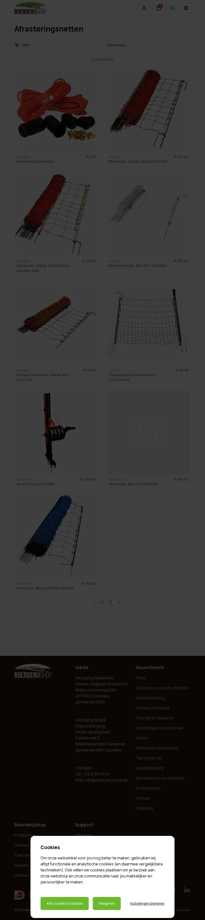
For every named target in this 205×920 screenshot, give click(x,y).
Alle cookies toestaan (64, 903)
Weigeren (107, 903)
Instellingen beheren (147, 903)
